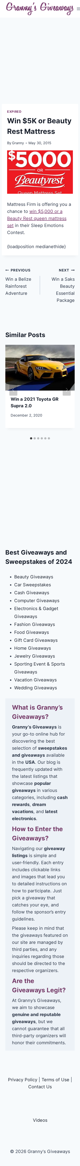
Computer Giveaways (36, 600)
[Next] (67, 390)
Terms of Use (55, 1079)
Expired (14, 111)
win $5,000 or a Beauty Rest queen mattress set (36, 218)
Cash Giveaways (31, 592)
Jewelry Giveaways (34, 656)
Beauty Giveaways (33, 576)
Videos (40, 1120)
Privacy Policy (22, 1079)
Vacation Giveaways (35, 680)
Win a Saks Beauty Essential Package (63, 285)
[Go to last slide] (13, 390)
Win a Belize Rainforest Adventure (18, 282)
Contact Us (40, 1086)
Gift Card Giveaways (36, 640)
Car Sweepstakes (32, 584)
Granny (18, 143)
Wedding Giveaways (35, 687)
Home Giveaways (32, 648)
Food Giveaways (31, 632)
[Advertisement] (40, 64)
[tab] (31, 438)
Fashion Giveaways (34, 624)
